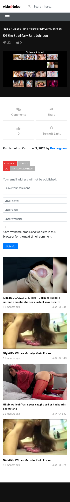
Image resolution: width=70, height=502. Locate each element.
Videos (16, 28)
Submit (10, 246)
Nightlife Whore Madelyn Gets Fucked (27, 353)
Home (6, 28)
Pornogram (58, 148)
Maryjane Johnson (22, 168)
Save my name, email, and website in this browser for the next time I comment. (29, 234)
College (24, 163)
